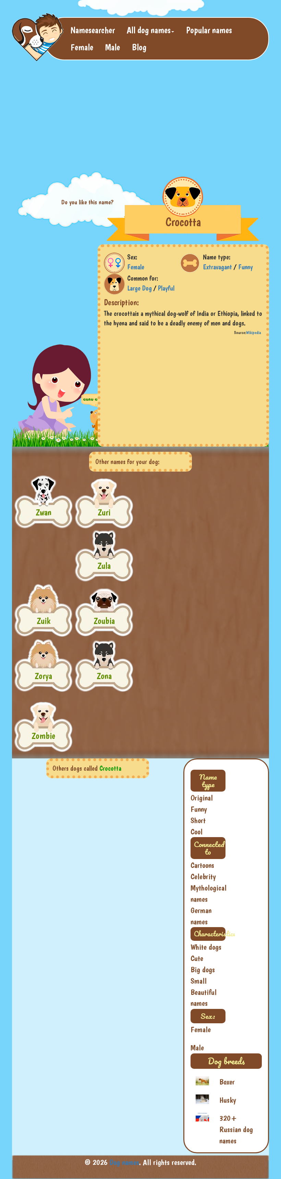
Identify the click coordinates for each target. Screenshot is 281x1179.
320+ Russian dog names (236, 1129)
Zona (104, 675)
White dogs (206, 947)
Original (202, 798)
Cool (197, 831)
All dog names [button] (149, 30)
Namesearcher (93, 30)
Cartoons (202, 865)
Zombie (43, 735)
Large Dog (139, 288)
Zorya (43, 675)
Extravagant (217, 267)
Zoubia (104, 620)
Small (199, 981)
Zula (104, 565)
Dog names (124, 1162)
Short (198, 820)
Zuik (43, 620)
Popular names (209, 30)
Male (112, 47)
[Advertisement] (136, 115)
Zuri (104, 512)
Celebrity (203, 876)
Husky (227, 1100)
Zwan (43, 512)
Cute (197, 958)
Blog (139, 47)
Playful (166, 288)
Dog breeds (226, 1061)
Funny (245, 267)
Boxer (227, 1082)
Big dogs (203, 969)
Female (82, 47)
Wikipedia (253, 332)
